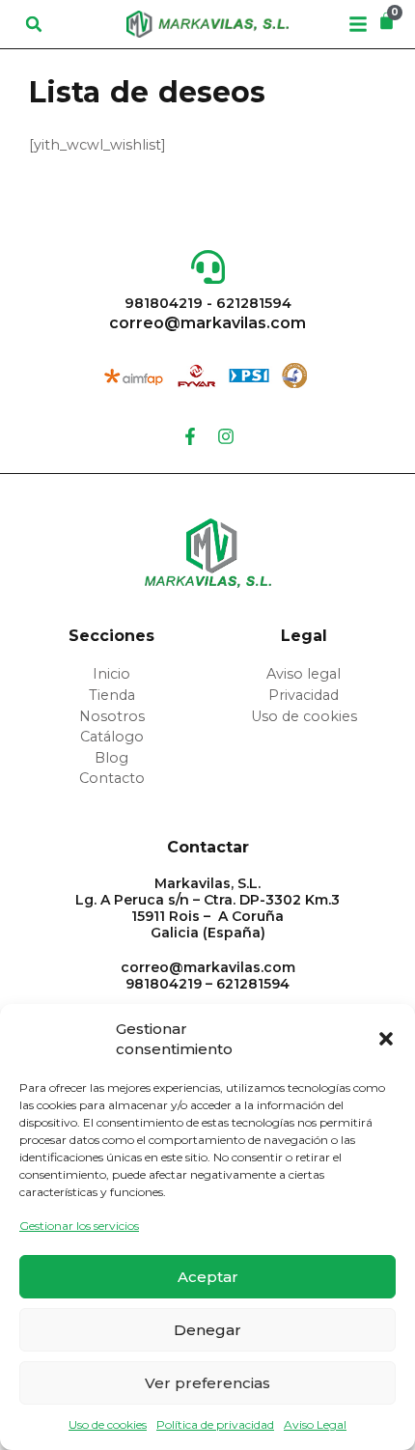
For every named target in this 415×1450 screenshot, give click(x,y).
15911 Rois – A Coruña (207, 916)
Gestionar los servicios (79, 1225)
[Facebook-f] (190, 436)
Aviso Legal (315, 1424)
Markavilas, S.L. (207, 883)
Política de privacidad (215, 1424)
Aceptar (208, 1277)
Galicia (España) (208, 932)
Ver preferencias (207, 1383)
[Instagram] (225, 436)
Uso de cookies (108, 1424)
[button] (386, 1038)
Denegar (207, 1330)
